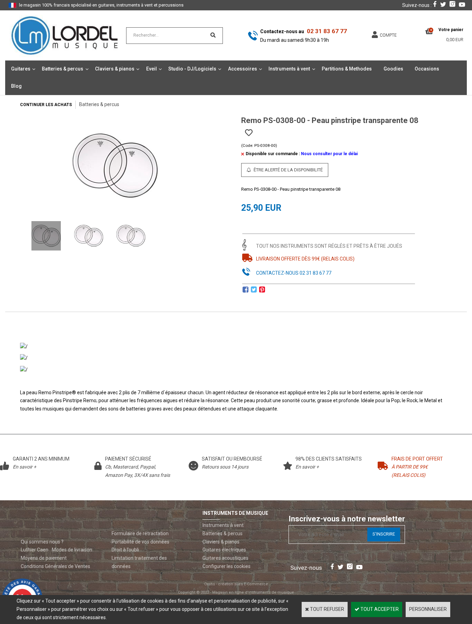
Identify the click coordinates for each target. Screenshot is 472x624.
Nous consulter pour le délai (329, 153)
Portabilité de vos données (140, 542)
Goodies (393, 69)
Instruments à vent (289, 69)
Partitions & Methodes (347, 69)
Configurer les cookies (226, 566)
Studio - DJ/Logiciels (192, 69)
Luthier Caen (34, 549)
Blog (16, 86)
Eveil (151, 69)
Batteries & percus (62, 69)
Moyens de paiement (44, 558)
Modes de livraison (72, 549)
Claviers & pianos (114, 69)
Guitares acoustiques (225, 558)
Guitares (20, 69)
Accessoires (242, 69)
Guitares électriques (224, 549)
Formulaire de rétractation (140, 533)
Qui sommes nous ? (42, 542)
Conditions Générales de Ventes (55, 566)
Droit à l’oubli (125, 549)
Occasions (427, 69)
